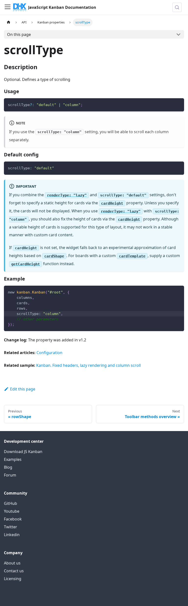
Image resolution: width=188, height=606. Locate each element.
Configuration (49, 352)
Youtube (11, 511)
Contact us (14, 571)
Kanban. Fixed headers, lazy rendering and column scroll (88, 365)
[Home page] (8, 22)
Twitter (10, 527)
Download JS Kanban (23, 451)
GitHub (10, 503)
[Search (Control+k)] (177, 7)
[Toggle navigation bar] (7, 7)
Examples (13, 459)
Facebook (13, 519)
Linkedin (12, 534)
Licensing (12, 578)
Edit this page (22, 389)
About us (12, 563)
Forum (10, 475)
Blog (8, 467)
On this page (19, 34)
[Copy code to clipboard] (178, 104)
